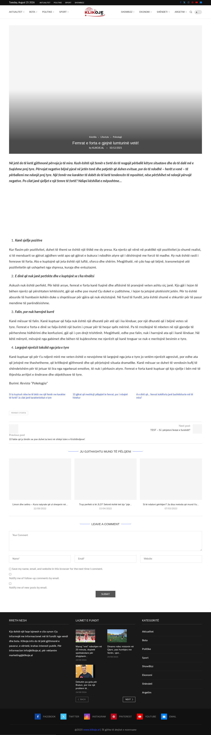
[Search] (191, 12)
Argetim (180, 12)
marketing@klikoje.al (21, 655)
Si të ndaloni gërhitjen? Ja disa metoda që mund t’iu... (171, 504)
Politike (58, 3)
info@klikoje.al (32, 650)
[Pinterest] (192, 2)
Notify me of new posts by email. (28, 587)
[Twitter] (184, 2)
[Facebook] (180, 2)
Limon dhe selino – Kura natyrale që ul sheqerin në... (40, 504)
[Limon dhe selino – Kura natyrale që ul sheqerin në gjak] (40, 479)
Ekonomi (144, 12)
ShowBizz (79, 3)
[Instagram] (188, 2)
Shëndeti (162, 12)
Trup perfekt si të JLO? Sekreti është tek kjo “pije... (105, 504)
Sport (68, 3)
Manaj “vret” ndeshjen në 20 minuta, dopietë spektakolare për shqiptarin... (89, 651)
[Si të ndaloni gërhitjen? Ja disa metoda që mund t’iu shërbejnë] (171, 479)
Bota (32, 12)
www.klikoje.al (91, 729)
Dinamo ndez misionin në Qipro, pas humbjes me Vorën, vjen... (120, 649)
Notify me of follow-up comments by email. (34, 578)
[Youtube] (197, 2)
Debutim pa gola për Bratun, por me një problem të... (86, 685)
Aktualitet (45, 3)
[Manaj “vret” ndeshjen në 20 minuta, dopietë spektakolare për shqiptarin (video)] (85, 635)
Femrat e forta (18, 413)
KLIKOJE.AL (98, 148)
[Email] (201, 2)
